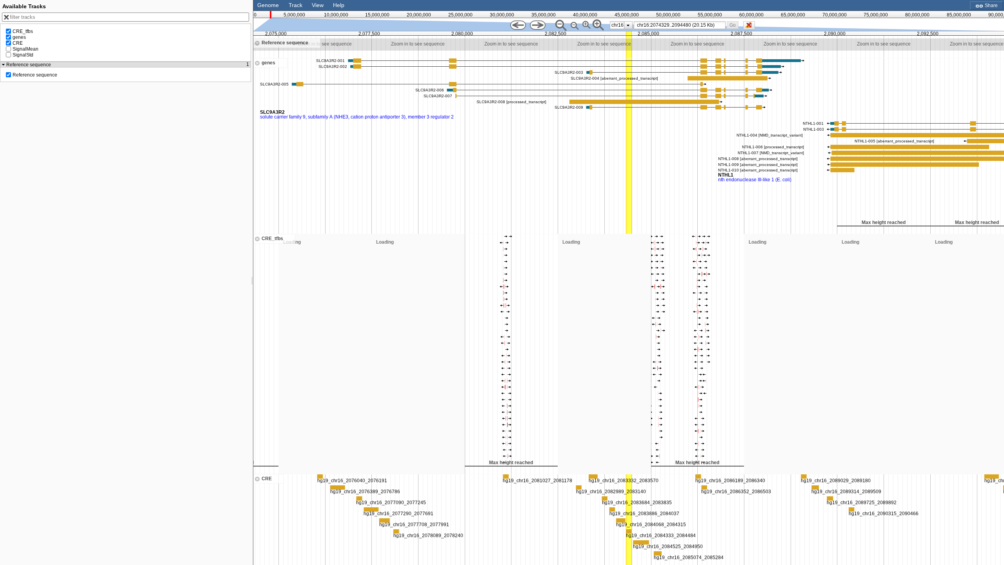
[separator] (252, 282)
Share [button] (991, 5)
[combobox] (680, 25)
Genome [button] (268, 5)
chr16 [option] (617, 25)
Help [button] (338, 5)
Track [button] (295, 5)
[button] (732, 25)
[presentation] (628, 25)
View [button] (318, 5)
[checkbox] (751, 27)
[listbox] (621, 25)
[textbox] (681, 25)
